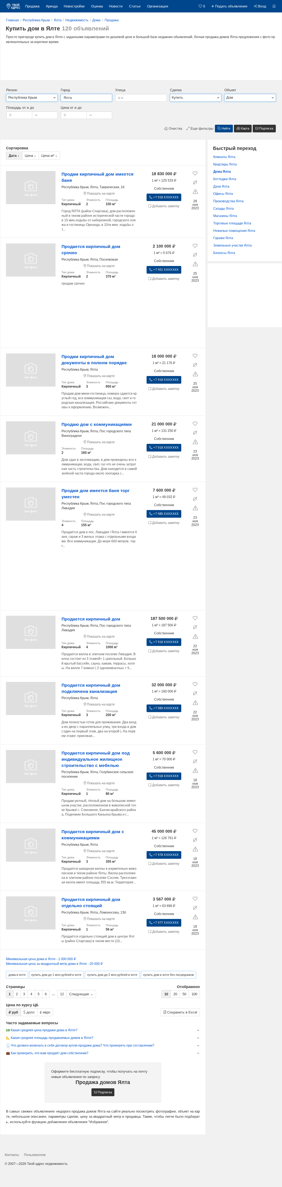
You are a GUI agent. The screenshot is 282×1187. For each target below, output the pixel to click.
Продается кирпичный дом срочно (91, 249)
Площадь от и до (20, 108)
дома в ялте (17, 974)
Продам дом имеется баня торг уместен (96, 493)
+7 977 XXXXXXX (165, 922)
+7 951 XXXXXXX (165, 269)
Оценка (97, 6)
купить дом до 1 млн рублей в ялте (56, 974)
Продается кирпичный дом (91, 619)
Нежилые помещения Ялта (234, 230)
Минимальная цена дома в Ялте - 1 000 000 (40, 959)
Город (65, 90)
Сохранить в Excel (181, 1012)
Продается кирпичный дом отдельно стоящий (91, 902)
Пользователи (35, 1155)
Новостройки (74, 6)
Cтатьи (135, 6)
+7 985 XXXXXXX (165, 513)
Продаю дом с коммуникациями (97, 424)
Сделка (175, 90)
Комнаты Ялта (224, 157)
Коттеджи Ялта (224, 179)
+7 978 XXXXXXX (165, 854)
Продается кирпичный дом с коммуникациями (93, 834)
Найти (225, 128)
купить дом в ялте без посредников (168, 974)
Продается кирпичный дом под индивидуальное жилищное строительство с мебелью (96, 759)
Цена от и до (71, 108)
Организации (157, 6)
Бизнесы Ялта (224, 253)
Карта (244, 128)
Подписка (265, 128)
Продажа (32, 6)
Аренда (52, 6)
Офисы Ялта (223, 193)
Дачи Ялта (221, 186)
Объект (230, 90)
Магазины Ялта (225, 216)
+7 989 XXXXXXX (165, 708)
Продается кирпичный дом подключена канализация (91, 688)
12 (62, 994)
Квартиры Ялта (225, 164)
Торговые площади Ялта (232, 223)
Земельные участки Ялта (232, 245)
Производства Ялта (228, 201)
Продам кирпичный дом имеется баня (97, 177)
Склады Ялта (223, 208)
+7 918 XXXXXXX (165, 197)
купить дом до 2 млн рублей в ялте (112, 974)
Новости (116, 6)
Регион (11, 90)
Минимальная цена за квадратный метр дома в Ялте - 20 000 (53, 963)
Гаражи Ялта (223, 238)
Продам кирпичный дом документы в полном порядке (94, 359)
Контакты (12, 1155)
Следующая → (81, 994)
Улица (120, 90)
